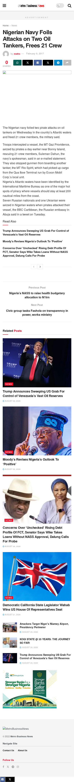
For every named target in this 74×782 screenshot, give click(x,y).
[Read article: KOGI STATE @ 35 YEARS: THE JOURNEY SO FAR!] (10, 642)
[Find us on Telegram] (13, 767)
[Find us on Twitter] (8, 767)
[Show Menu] (4, 5)
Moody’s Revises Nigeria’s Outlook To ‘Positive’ (33, 241)
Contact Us (8, 750)
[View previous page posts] (33, 266)
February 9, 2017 (35, 53)
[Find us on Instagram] (18, 767)
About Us (22, 750)
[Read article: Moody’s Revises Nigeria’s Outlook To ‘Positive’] (37, 430)
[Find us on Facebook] (3, 767)
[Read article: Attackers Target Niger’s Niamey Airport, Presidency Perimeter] (10, 627)
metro (17, 53)
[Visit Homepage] (31, 5)
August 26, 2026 (12, 546)
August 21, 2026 (12, 614)
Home (6, 25)
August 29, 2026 (12, 401)
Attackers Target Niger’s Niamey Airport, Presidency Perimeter (44, 625)
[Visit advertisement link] (37, 13)
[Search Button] (69, 5)
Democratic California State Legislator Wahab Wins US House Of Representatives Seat (36, 607)
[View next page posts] (40, 266)
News (14, 25)
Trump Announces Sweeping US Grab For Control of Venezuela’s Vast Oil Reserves (36, 232)
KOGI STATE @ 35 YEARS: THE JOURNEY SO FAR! (45, 640)
